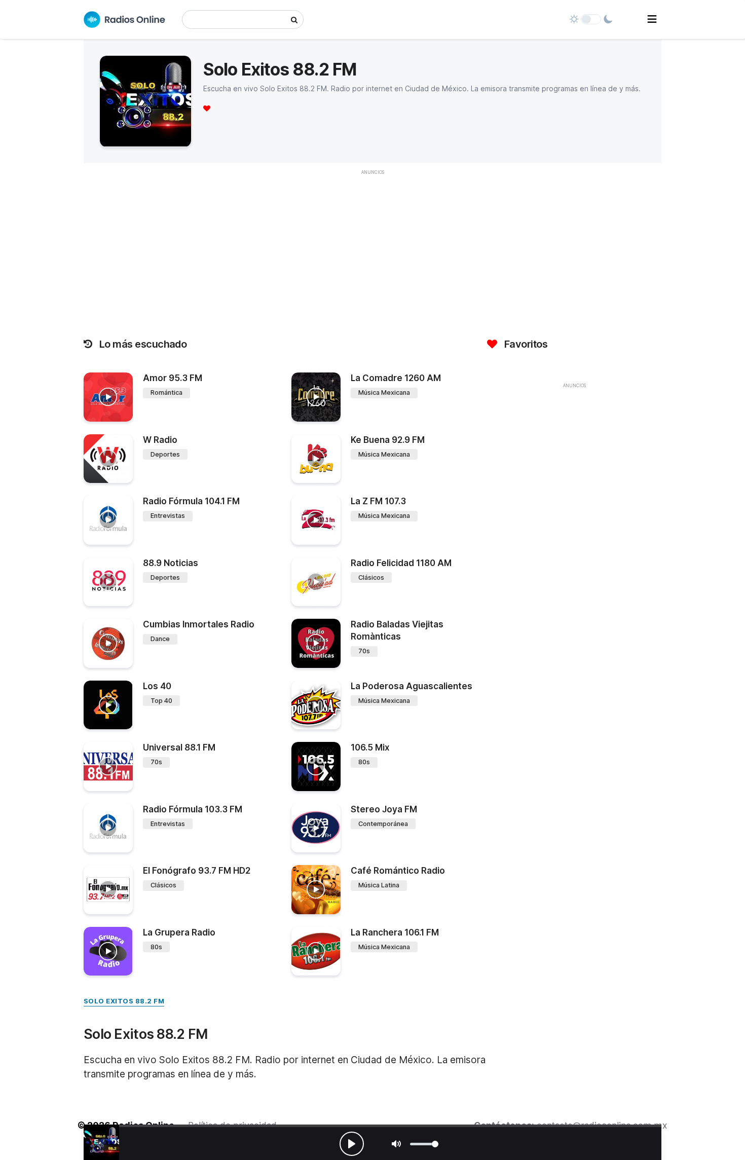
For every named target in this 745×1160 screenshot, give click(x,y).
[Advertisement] (372, 251)
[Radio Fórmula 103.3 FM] (108, 828)
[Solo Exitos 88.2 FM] (101, 1142)
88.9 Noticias (170, 563)
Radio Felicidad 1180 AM (401, 563)
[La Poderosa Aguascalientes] (316, 705)
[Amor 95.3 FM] (108, 397)
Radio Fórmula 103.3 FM (192, 809)
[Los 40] (108, 705)
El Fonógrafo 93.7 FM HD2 (196, 871)
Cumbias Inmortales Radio (198, 624)
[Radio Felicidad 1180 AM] (316, 582)
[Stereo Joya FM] (316, 828)
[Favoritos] (206, 108)
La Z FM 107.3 (378, 501)
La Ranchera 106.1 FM (395, 932)
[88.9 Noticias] (108, 582)
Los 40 (157, 686)
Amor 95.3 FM (172, 378)
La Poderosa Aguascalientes (411, 686)
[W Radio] (108, 458)
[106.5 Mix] (316, 766)
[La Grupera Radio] (108, 951)
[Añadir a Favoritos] (124, 414)
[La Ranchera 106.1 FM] (316, 951)
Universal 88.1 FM (179, 747)
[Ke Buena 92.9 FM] (316, 458)
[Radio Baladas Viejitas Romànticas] (316, 643)
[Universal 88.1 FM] (108, 766)
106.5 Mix (370, 747)
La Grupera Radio (179, 932)
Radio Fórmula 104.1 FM (191, 501)
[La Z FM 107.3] (316, 520)
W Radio (160, 440)
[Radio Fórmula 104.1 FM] (108, 520)
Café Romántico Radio (398, 871)
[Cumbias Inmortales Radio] (108, 643)
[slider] (424, 1144)
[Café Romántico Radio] (316, 889)
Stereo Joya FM (384, 809)
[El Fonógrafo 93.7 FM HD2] (108, 889)
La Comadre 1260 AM (396, 378)
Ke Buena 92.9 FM (388, 440)
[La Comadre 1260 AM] (316, 397)
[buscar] (294, 19)
